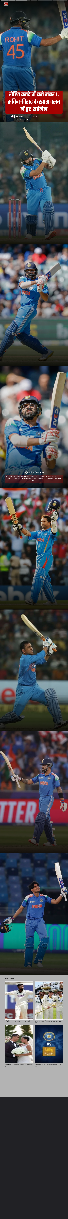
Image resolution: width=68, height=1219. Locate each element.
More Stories (9, 979)
